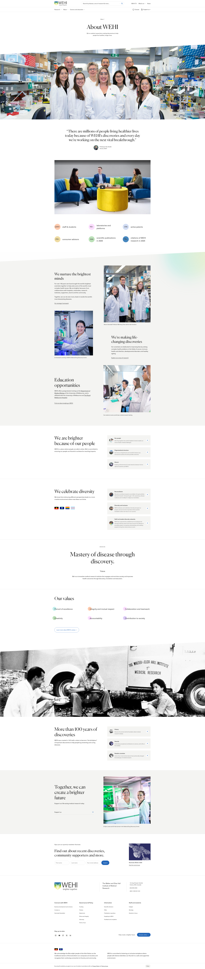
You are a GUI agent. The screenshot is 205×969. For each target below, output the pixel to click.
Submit (105, 863)
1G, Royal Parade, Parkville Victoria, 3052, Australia (136, 884)
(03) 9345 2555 (133, 888)
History (117, 729)
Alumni (117, 462)
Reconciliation (119, 491)
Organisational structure (122, 450)
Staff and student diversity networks (125, 519)
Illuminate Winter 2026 (135, 862)
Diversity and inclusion (121, 505)
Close (147, 966)
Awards (117, 741)
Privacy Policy (95, 966)
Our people (118, 438)
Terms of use (105, 966)
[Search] (122, 3)
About (101, 19)
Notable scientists (120, 753)
